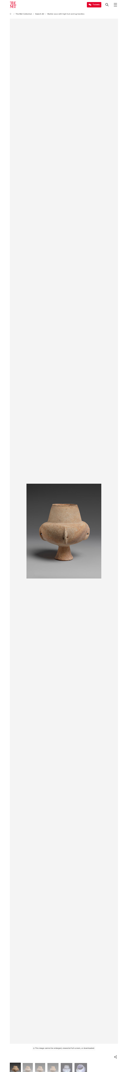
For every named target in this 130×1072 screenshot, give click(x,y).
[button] (115, 1057)
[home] (11, 14)
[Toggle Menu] (115, 4)
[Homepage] (13, 5)
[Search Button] (107, 4)
